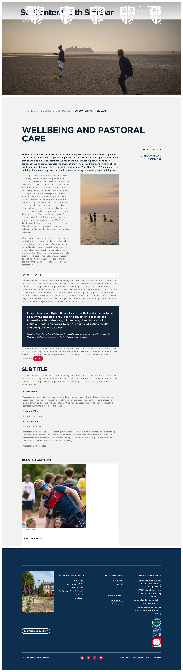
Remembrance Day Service (149, 607)
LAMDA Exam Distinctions (149, 590)
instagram (82, 658)
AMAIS (46, 657)
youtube (101, 658)
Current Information (153, 657)
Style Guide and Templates (54, 111)
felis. (38, 359)
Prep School (79, 580)
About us (80, 594)
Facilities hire (117, 600)
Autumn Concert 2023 (151, 603)
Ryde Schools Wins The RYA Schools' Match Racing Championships (148, 583)
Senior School (78, 587)
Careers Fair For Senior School (147, 600)
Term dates (117, 604)
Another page (33, 538)
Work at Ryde (117, 580)
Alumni (119, 584)
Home (29, 111)
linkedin (94, 658)
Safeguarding (138, 657)
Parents (119, 587)
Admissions (79, 598)
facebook (88, 658)
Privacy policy (125, 657)
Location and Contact (36, 631)
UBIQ (32, 657)
